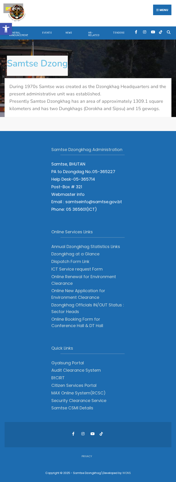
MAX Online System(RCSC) (78, 393)
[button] (6, 29)
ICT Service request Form (77, 269)
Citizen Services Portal (73, 385)
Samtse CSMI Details (72, 408)
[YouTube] (152, 32)
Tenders (118, 32)
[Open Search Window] (169, 32)
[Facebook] (136, 32)
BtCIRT (58, 378)
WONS (126, 473)
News (69, 32)
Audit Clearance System (76, 370)
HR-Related (93, 34)
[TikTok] (161, 32)
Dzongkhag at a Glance (75, 254)
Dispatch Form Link (70, 261)
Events (47, 32)
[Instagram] (144, 32)
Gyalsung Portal (67, 363)
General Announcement (18, 34)
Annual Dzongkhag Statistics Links (85, 246)
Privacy (87, 456)
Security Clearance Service (78, 400)
